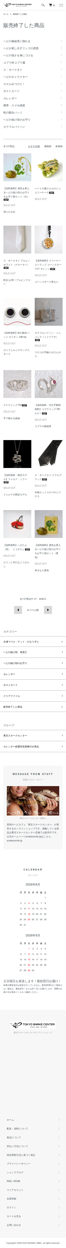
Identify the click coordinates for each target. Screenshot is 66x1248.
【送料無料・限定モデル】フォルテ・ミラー (15, 477)
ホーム (5, 14)
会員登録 (11, 1198)
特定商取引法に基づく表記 (21, 1155)
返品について (14, 1137)
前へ (18, 610)
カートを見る (14, 1216)
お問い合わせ (14, 1225)
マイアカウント (15, 1190)
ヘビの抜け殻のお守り (15, 663)
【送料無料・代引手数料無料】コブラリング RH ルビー (48, 409)
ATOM (17, 1181)
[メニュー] (61, 5)
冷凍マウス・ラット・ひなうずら (21, 641)
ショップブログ (15, 1172)
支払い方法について (17, 1146)
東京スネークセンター (15, 735)
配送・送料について (17, 1128)
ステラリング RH (12, 405)
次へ (48, 610)
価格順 (47, 146)
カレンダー (9, 674)
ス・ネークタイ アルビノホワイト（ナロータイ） (16, 262)
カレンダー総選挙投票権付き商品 (21, 746)
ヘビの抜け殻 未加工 (15, 652)
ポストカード (10, 684)
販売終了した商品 (20, 14)
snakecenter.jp (14, 840)
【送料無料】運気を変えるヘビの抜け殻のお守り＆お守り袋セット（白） (16, 192)
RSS (9, 1181)
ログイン (11, 1207)
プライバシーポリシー (18, 1163)
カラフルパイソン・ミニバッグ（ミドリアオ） (48, 334)
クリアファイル (11, 695)
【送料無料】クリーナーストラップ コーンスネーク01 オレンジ (48, 264)
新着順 (59, 146)
